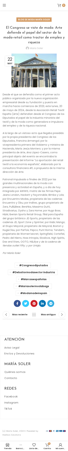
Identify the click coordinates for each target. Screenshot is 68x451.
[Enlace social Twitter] (25, 303)
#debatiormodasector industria (33, 272)
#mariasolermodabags (33, 286)
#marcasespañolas (34, 279)
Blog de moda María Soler (34, 19)
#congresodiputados (33, 265)
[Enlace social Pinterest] (34, 303)
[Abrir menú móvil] (4, 5)
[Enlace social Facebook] (17, 303)
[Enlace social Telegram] (50, 303)
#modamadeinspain (33, 293)
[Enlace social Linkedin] (42, 303)
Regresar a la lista (34, 314)
